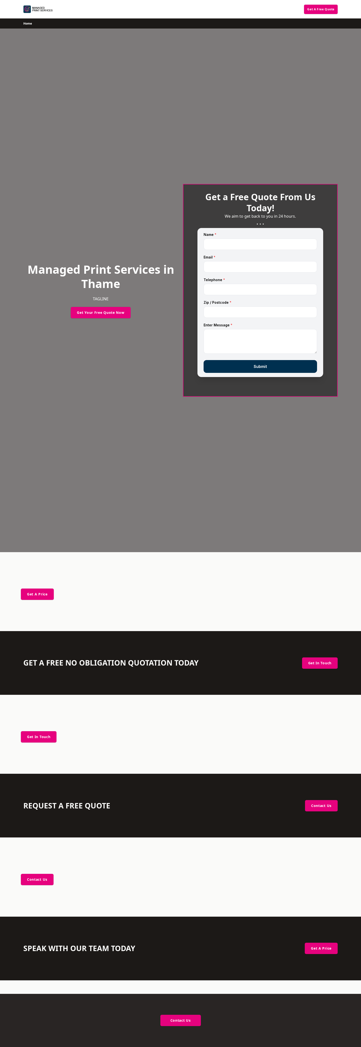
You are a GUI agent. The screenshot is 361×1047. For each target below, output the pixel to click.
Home (27, 23)
